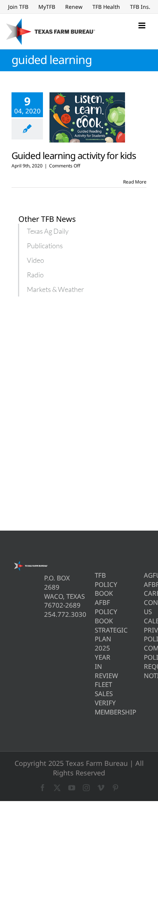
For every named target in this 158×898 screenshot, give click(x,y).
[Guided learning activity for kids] (87, 117)
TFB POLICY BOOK (96, 584)
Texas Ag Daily (48, 231)
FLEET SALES (96, 689)
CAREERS (145, 593)
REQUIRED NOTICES (145, 671)
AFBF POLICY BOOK (96, 611)
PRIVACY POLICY (145, 635)
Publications (45, 245)
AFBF (145, 584)
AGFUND (145, 575)
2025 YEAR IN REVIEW (96, 662)
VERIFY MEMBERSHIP (96, 707)
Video (35, 260)
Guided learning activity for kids (74, 155)
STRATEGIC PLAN (96, 635)
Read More (134, 182)
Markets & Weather (55, 289)
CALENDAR (145, 620)
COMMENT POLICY (145, 653)
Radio (35, 274)
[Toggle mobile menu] (142, 25)
